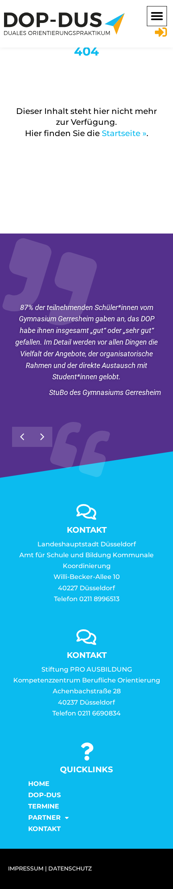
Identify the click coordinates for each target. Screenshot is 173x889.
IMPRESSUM (25, 868)
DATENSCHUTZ (70, 868)
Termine (43, 806)
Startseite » (124, 133)
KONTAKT (44, 829)
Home (38, 784)
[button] (157, 16)
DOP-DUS (44, 795)
